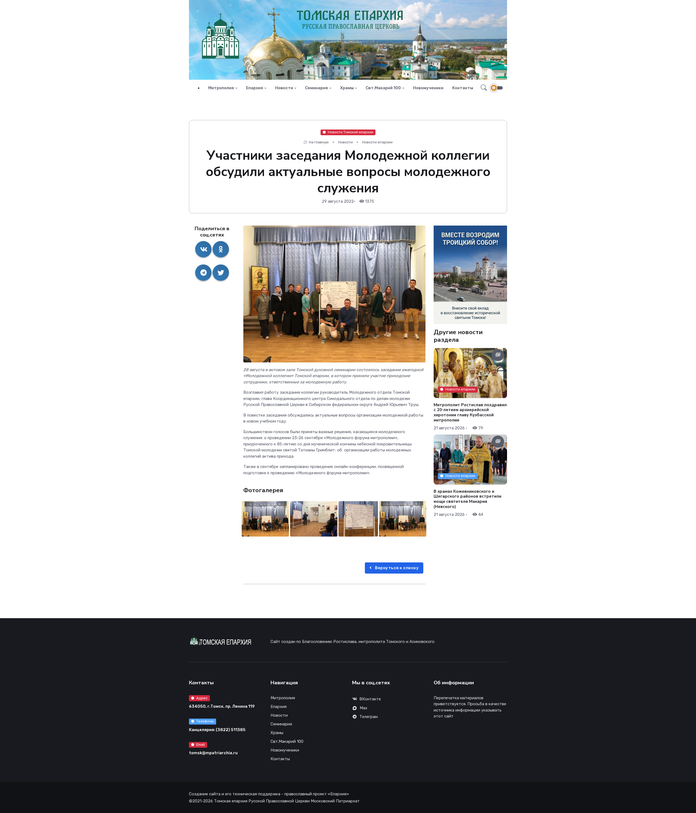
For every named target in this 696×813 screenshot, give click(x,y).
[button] (482, 88)
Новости (284, 87)
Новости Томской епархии (350, 132)
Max (363, 708)
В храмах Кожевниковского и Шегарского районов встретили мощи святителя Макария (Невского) (467, 498)
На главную (318, 142)
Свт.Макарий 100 (383, 87)
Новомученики (428, 87)
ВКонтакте (370, 699)
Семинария (316, 87)
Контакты (462, 87)
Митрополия (221, 87)
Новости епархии (377, 142)
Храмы (347, 87)
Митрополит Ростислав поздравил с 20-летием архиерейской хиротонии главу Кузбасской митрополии (470, 412)
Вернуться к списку (396, 567)
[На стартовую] (198, 88)
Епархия (254, 87)
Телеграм (368, 716)
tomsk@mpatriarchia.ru (213, 752)
